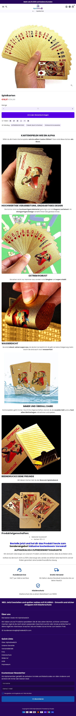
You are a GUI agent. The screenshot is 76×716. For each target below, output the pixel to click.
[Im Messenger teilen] (28, 120)
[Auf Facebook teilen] (10, 120)
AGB (3, 661)
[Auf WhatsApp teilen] (21, 120)
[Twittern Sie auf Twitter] (14, 120)
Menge (4, 105)
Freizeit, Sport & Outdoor (34, 125)
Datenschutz (7, 655)
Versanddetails (7, 649)
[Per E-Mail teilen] (24, 120)
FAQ (3, 652)
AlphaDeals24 (37, 709)
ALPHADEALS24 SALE (17, 125)
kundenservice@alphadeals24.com (16, 630)
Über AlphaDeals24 (9, 642)
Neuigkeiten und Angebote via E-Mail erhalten (18, 693)
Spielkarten (40, 11)
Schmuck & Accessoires (52, 125)
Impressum (6, 664)
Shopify (51, 709)
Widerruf (5, 658)
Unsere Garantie (8, 645)
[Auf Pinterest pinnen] (17, 120)
